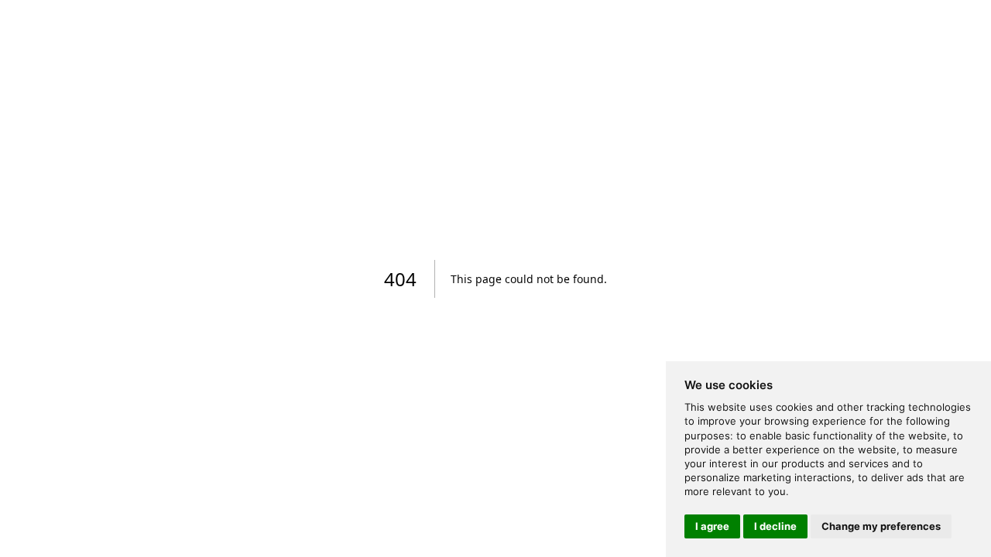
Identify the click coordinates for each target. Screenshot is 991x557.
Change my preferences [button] (881, 526)
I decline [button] (775, 526)
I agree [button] (712, 526)
